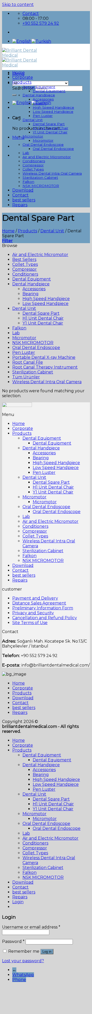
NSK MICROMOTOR (40, 186)
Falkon (28, 182)
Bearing (40, 103)
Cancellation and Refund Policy (44, 617)
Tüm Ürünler (26, 376)
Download (22, 190)
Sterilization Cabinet (40, 177)
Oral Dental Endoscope (43, 144)
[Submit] (14, 95)
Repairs (19, 204)
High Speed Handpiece (53, 107)
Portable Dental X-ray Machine (43, 357)
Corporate (22, 77)
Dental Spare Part (49, 124)
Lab (25, 153)
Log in (46, 951)
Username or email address (31, 927)
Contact (20, 195)
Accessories (43, 99)
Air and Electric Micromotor (46, 157)
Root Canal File (27, 362)
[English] (21, 41)
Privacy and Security (33, 612)
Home (18, 72)
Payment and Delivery (35, 598)
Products (21, 82)
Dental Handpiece (38, 95)
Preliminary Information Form (42, 608)
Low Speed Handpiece (53, 111)
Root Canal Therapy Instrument (45, 367)
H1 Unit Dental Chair (50, 128)
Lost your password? (23, 960)
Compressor (33, 165)
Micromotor (32, 136)
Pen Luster (43, 116)
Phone (19, 979)
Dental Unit (32, 120)
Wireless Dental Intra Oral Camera (52, 173)
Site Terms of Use (30, 622)
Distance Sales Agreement (39, 603)
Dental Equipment (38, 87)
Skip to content (18, 4)
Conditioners (33, 161)
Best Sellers (24, 259)
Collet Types (33, 169)
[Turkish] (41, 41)
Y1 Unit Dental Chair (50, 132)
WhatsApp (23, 974)
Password (13, 941)
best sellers (23, 200)
